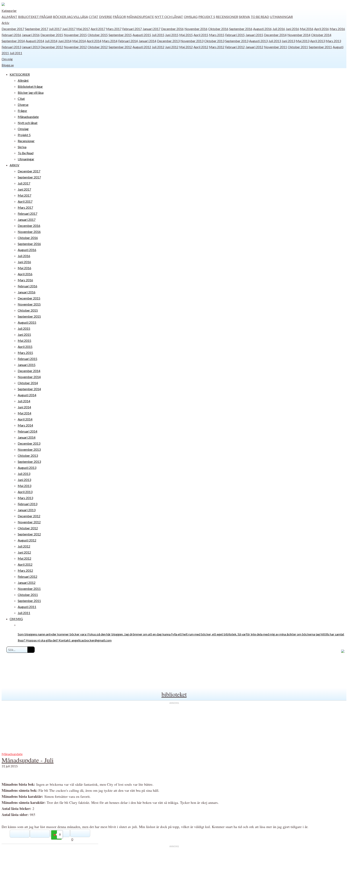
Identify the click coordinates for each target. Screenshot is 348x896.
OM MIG (16, 619)
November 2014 (298, 35)
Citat (93, 17)
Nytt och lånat (169, 17)
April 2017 (98, 29)
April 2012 (201, 47)
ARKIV (14, 165)
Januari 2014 (147, 41)
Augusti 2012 (142, 47)
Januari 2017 (151, 29)
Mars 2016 (337, 29)
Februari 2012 (235, 47)
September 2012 (120, 47)
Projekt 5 (206, 17)
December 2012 (51, 47)
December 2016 (172, 29)
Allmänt (9, 17)
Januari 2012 (254, 47)
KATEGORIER (20, 74)
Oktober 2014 (321, 35)
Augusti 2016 (262, 29)
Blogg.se (8, 65)
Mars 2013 (333, 41)
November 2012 (75, 47)
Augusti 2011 (27, 607)
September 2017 (36, 29)
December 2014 (275, 35)
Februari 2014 (128, 41)
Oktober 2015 (98, 35)
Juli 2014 (51, 41)
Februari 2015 (235, 35)
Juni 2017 (69, 29)
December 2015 (51, 35)
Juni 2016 (292, 29)
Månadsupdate (140, 17)
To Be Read (260, 17)
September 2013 (236, 41)
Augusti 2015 (142, 35)
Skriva (244, 17)
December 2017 (13, 29)
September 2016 (240, 29)
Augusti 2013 (258, 41)
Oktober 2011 (298, 47)
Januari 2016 (31, 35)
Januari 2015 (254, 35)
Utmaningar (281, 17)
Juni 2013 (288, 41)
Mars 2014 (109, 41)
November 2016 (195, 29)
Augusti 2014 (35, 41)
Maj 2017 (83, 29)
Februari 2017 (132, 29)
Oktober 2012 (98, 47)
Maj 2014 (79, 41)
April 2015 (201, 35)
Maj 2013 (302, 41)
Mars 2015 (216, 35)
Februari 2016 (11, 35)
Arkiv (5, 23)
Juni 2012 (171, 47)
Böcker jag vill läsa (70, 17)
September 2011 (320, 47)
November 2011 (275, 47)
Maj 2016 (306, 29)
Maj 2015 (186, 35)
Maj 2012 (186, 47)
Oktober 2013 (214, 41)
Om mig (7, 59)
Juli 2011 (16, 53)
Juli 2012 (158, 47)
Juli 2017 (55, 29)
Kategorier (9, 11)
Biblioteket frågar (35, 17)
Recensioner (227, 17)
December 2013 (168, 41)
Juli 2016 (278, 29)
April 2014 (94, 41)
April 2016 (321, 29)
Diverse (105, 17)
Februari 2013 (11, 47)
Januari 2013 (31, 47)
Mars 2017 (113, 29)
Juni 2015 (171, 35)
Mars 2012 (216, 47)
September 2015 (120, 35)
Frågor (119, 17)
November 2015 (75, 35)
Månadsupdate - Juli (28, 760)
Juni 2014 (64, 41)
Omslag (191, 17)
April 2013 (317, 41)
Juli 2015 (158, 35)
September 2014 (13, 41)
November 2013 (191, 41)
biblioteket (174, 694)
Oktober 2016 (218, 29)
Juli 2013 (274, 41)
